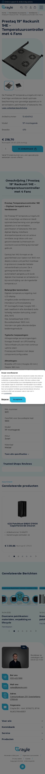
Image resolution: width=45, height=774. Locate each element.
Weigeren (5, 399)
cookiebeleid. (8, 393)
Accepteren (17, 399)
